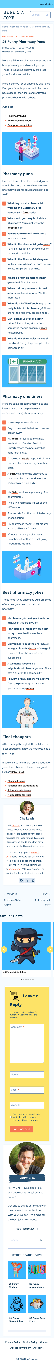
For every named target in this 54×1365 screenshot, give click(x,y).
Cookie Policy (30, 1342)
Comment (17, 1027)
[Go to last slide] (4, 949)
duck (13, 473)
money (30, 688)
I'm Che (15, 825)
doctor (15, 438)
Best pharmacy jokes (19, 125)
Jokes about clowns (19, 790)
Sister (15, 492)
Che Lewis (10, 48)
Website (15, 1105)
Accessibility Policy (20, 1347)
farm (26, 212)
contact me (14, 869)
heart (43, 328)
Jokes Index (46, 4)
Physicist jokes (16, 781)
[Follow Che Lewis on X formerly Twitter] (27, 880)
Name (15, 1074)
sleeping (12, 227)
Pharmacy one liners (19, 120)
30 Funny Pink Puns (42, 899)
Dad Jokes (7, 36)
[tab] (21, 979)
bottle (32, 648)
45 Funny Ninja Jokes (14, 972)
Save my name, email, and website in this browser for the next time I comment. (27, 1117)
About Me (38, 1347)
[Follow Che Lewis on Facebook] (21, 880)
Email (15, 1089)
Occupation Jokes (24, 36)
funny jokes (17, 771)
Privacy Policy (12, 1342)
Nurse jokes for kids (19, 794)
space (46, 244)
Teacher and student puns (22, 785)
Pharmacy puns (16, 115)
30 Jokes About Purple (12, 899)
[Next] (50, 949)
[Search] (41, 1240)
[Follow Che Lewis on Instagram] (32, 880)
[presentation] (26, 946)
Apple (25, 458)
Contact (44, 1342)
